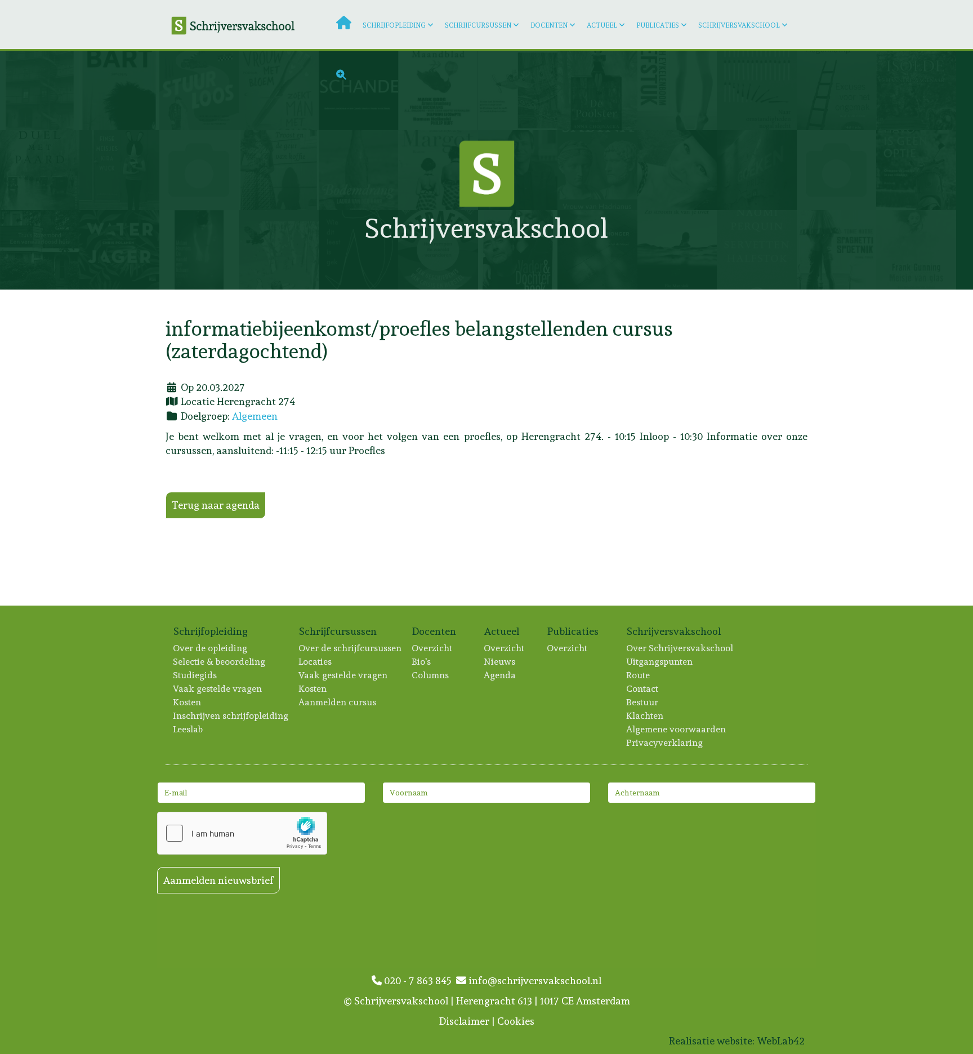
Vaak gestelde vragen (218, 688)
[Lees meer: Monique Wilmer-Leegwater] (278, 250)
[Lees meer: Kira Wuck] (119, 170)
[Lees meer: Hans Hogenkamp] (836, 90)
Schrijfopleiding (394, 25)
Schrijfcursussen (478, 25)
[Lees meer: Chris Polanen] (119, 250)
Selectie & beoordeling (219, 661)
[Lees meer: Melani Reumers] (199, 250)
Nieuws (500, 661)
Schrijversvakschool (739, 25)
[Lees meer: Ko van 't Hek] (199, 170)
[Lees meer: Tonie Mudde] (836, 250)
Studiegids (195, 675)
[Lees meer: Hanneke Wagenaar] (916, 90)
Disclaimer (464, 1021)
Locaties (316, 661)
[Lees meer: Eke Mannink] (677, 250)
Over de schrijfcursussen (350, 648)
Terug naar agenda (216, 505)
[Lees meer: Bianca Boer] (278, 170)
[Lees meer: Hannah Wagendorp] (517, 250)
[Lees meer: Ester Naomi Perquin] (756, 250)
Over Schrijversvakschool (680, 648)
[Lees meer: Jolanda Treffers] (756, 170)
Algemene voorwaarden (676, 729)
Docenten (549, 25)
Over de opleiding (210, 648)
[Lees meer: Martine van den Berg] (437, 250)
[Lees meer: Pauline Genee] (39, 170)
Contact (642, 688)
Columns (431, 675)
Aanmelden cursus (338, 702)
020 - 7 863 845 (419, 980)
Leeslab (188, 729)
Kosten (187, 702)
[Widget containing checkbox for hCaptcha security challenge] (242, 833)
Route (638, 675)
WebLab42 (781, 1041)
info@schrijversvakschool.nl (533, 980)
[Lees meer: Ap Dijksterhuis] (119, 90)
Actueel (602, 25)
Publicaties (657, 25)
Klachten (645, 715)
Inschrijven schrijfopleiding (231, 715)
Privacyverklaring (665, 742)
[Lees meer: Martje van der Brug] (916, 170)
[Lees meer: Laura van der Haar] (358, 170)
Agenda (500, 675)
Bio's (422, 661)
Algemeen (255, 416)
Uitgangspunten (660, 661)
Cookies (515, 1021)
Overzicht (432, 648)
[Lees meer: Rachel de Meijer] (597, 250)
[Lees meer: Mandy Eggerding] (677, 170)
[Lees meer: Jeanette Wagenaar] (836, 170)
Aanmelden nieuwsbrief (218, 880)
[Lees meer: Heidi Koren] (358, 250)
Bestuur (642, 702)
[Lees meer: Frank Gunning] (916, 250)
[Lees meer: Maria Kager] (39, 90)
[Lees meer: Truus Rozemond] (39, 250)
